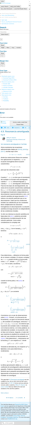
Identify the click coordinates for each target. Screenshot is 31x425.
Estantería (17, 127)
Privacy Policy (16, 415)
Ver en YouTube (14, 144)
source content (5, 386)
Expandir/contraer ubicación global (29, 127)
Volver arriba (4, 393)
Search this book (4, 29)
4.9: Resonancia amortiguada (16, 379)
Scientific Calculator (8, 87)
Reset (2, 45)
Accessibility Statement (12, 417)
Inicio (8, 127)
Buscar (3, 423)
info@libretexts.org (12, 418)
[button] (5, 98)
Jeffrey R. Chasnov (11, 137)
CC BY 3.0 (11, 383)
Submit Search (4, 34)
